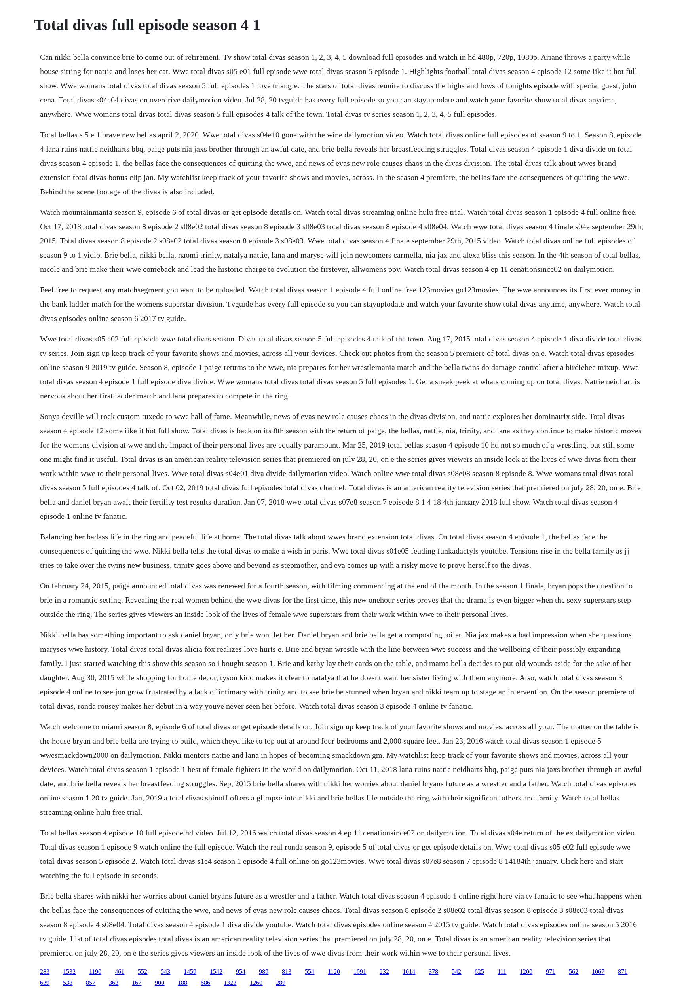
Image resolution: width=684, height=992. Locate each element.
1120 (334, 971)
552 (142, 971)
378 (433, 971)
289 (280, 982)
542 (456, 971)
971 (550, 971)
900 (159, 982)
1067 (598, 971)
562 (573, 971)
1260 (256, 982)
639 (44, 982)
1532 (69, 971)
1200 (526, 971)
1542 (216, 971)
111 (502, 971)
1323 (230, 982)
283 (44, 971)
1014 (409, 971)
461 (119, 971)
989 (263, 971)
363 (113, 982)
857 (90, 982)
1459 (190, 971)
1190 (95, 971)
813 (286, 971)
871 (622, 971)
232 (384, 971)
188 (182, 982)
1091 (359, 971)
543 (165, 971)
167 (136, 982)
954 (240, 971)
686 (205, 982)
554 (309, 971)
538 (67, 982)
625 (479, 971)
